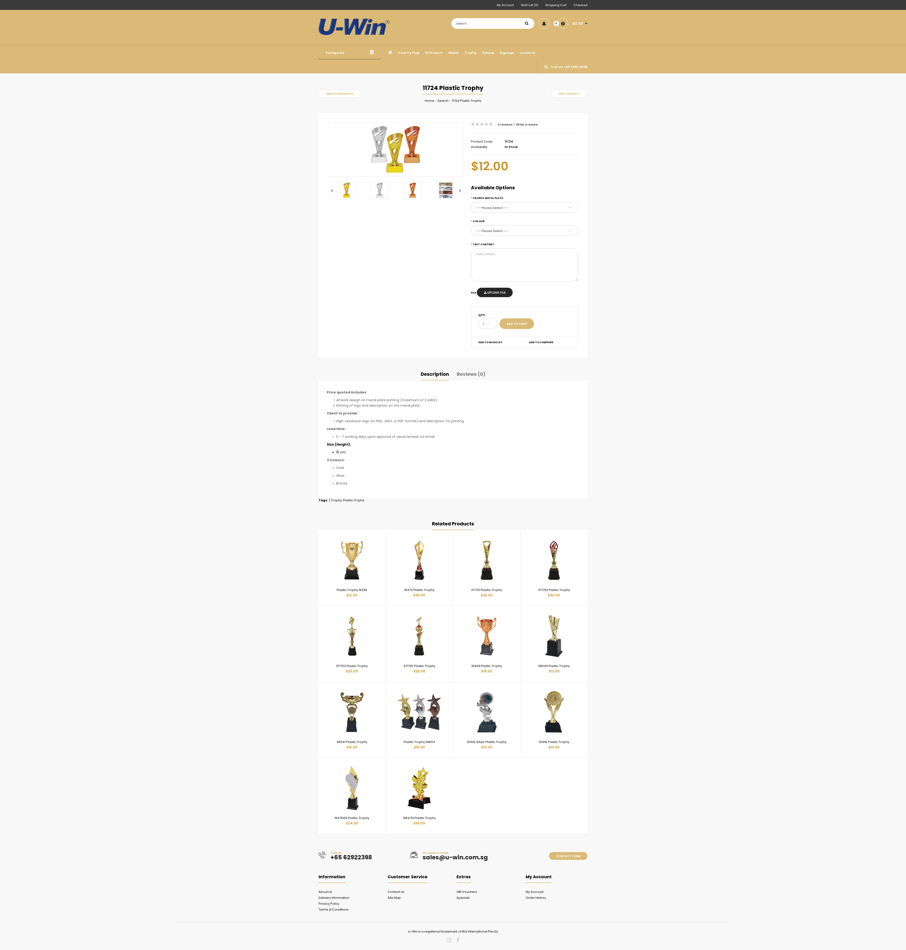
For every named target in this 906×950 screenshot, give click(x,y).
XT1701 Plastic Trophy (486, 590)
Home (429, 100)
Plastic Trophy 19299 (352, 590)
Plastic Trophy (353, 500)
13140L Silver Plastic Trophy (487, 742)
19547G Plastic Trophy (419, 818)
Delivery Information (334, 897)
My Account (505, 5)
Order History (536, 897)
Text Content (483, 244)
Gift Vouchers (467, 892)
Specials (463, 897)
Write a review (527, 124)
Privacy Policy (329, 903)
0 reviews (505, 124)
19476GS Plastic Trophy (352, 818)
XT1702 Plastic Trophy (554, 590)
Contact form (568, 856)
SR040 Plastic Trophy (554, 666)
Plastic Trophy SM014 (419, 742)
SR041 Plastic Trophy (352, 742)
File (473, 293)
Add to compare (541, 342)
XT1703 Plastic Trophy (352, 666)
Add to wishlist (490, 342)
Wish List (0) (529, 5)
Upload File (496, 293)
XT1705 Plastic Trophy (419, 666)
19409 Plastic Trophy (486, 666)
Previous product (340, 94)
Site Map (394, 897)
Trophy (336, 500)
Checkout (580, 5)
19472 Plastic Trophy (419, 590)
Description (435, 374)
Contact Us (396, 892)
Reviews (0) (471, 374)
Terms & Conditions (333, 909)
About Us (325, 892)
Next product (569, 94)
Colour (479, 221)
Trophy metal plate (488, 198)
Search (443, 100)
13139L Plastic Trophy (554, 742)
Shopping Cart (555, 5)
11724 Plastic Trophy (466, 100)
